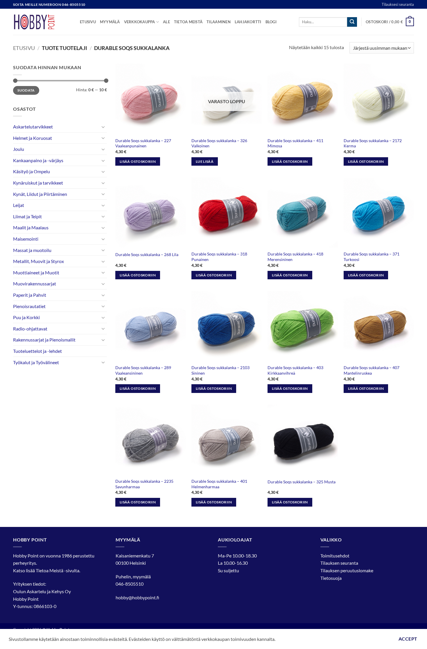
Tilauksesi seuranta (398, 4)
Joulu (18, 149)
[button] (390, 22)
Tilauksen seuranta (339, 563)
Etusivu (88, 21)
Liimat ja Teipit (27, 216)
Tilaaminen (219, 21)
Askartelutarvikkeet (33, 126)
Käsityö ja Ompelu (31, 171)
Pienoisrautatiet (29, 306)
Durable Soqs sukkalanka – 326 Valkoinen (219, 143)
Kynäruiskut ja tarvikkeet (38, 182)
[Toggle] (103, 126)
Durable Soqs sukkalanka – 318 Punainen (219, 256)
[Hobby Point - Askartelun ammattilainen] (42, 22)
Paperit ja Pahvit (29, 295)
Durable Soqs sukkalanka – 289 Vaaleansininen (143, 370)
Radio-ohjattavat (30, 328)
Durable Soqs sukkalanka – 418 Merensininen (295, 256)
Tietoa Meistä (49, 570)
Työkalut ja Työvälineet (36, 362)
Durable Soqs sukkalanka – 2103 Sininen (220, 370)
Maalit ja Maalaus (31, 227)
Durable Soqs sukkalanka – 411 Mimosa (295, 143)
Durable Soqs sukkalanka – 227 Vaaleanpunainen (143, 143)
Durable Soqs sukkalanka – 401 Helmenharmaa (219, 484)
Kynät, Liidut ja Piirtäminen (40, 194)
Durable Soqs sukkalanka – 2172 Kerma (373, 143)
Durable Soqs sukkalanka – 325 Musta (302, 481)
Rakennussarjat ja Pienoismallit (44, 339)
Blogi (271, 21)
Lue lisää (205, 161)
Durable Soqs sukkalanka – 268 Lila (146, 254)
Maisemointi (25, 239)
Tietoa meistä (188, 21)
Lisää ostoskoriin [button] (138, 161)
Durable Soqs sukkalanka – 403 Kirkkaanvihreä (295, 370)
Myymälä (110, 21)
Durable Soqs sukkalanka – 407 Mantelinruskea (371, 370)
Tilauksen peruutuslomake (346, 570)
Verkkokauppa (139, 21)
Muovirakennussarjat (34, 283)
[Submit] (352, 22)
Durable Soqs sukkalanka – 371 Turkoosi (371, 256)
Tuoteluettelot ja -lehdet (37, 351)
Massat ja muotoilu (32, 250)
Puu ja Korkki (26, 317)
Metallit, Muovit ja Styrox (38, 261)
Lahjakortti (248, 21)
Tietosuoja (331, 578)
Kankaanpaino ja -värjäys (38, 160)
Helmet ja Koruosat (32, 138)
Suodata (26, 90)
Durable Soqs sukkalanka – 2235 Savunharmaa (144, 484)
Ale (166, 21)
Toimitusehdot (334, 555)
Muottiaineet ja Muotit (36, 272)
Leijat (18, 205)
